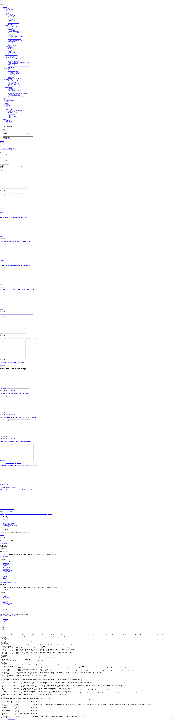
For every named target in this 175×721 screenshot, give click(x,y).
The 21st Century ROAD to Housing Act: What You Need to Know (15, 441)
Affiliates (7, 10)
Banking (10, 35)
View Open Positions (4, 556)
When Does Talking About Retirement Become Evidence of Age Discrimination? (18, 417)
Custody (10, 50)
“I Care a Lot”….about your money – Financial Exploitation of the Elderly (17, 489)
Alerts (6, 101)
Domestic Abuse (11, 52)
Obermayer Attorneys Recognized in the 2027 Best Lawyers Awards (15, 265)
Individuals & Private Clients (14, 90)
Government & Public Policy (11, 55)
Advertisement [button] (4, 676)
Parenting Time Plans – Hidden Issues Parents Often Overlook (14, 393)
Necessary (5, 638)
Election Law (11, 56)
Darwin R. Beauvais (10, 438)
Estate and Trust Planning (13, 83)
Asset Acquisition (12, 28)
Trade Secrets (11, 77)
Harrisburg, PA (11, 16)
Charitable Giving (12, 82)
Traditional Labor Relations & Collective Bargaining (19, 66)
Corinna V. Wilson (10, 463)
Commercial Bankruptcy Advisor (15, 110)
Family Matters (11, 111)
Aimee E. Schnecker (10, 414)
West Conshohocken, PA (13, 23)
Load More (2, 365)
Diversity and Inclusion (10, 12)
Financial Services (12, 88)
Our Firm (7, 8)
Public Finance (11, 41)
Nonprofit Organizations (13, 94)
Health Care (10, 89)
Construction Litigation (13, 72)
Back (2, 0)
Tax (9, 44)
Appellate (10, 69)
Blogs (6, 103)
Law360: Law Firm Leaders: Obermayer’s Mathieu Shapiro (14, 193)
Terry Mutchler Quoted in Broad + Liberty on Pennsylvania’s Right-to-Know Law (19, 338)
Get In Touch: (8, 120)
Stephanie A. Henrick (11, 487)
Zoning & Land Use (12, 45)
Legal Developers (12, 116)
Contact (4, 119)
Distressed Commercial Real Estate (15, 36)
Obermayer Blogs (9, 109)
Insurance (10, 76)
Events (6, 106)
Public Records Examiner (13, 117)
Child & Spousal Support (13, 48)
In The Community (9, 9)
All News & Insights (9, 100)
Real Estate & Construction (14, 95)
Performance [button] (4, 655)
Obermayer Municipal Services (15, 40)
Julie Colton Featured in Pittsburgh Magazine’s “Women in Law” (15, 241)
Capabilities (5, 25)
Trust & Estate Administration (14, 85)
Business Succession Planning (14, 80)
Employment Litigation (13, 61)
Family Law (8, 46)
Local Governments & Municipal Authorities (17, 93)
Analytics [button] (3, 662)
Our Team (5, 98)
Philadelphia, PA (11, 20)
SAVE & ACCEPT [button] (5, 717)
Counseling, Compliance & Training (16, 58)
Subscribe (2, 535)
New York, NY (11, 19)
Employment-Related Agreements (15, 60)
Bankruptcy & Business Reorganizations (14, 26)
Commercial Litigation (13, 71)
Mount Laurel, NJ (12, 18)
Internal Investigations (13, 63)
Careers (7, 13)
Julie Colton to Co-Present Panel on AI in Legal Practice (13, 362)
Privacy (4, 577)
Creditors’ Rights (12, 29)
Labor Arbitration (12, 64)
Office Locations (9, 14)
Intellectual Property (12, 37)
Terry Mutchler (18, 463)
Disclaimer (5, 576)
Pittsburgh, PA (11, 21)
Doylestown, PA (11, 15)
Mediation (10, 53)
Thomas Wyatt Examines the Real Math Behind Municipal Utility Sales (16, 314)
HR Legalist (10, 115)
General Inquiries (9, 122)
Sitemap (4, 578)
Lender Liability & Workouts (14, 32)
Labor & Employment (10, 57)
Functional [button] (3, 642)
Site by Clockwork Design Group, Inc (8, 582)
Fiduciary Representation (13, 31)
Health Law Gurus (12, 114)
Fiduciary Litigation (12, 84)
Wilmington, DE (11, 24)
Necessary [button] (3, 637)
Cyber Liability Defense (13, 73)
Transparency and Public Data (14, 78)
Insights (7, 104)
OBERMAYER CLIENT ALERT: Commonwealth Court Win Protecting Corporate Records (21, 465)
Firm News (7, 105)
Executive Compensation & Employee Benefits (18, 62)
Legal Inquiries (8, 121)
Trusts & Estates (8, 79)
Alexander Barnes (10, 511)
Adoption (10, 47)
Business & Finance (9, 34)
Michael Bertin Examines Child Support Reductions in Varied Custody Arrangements (20, 289)
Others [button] (2, 695)
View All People (6, 138)
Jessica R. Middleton (10, 390)
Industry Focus (8, 87)
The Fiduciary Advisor (13, 112)
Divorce (10, 51)
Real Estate (10, 42)
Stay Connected (3, 142)
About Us (5, 7)
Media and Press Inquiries (11, 123)
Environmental (11, 74)
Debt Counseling (12, 30)
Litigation (7, 68)
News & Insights (6, 99)
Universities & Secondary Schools (15, 96)
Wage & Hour (11, 67)
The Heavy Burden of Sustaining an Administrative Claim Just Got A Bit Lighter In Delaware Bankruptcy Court (26, 514)
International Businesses (13, 92)
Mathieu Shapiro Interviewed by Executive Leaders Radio (13, 217)
